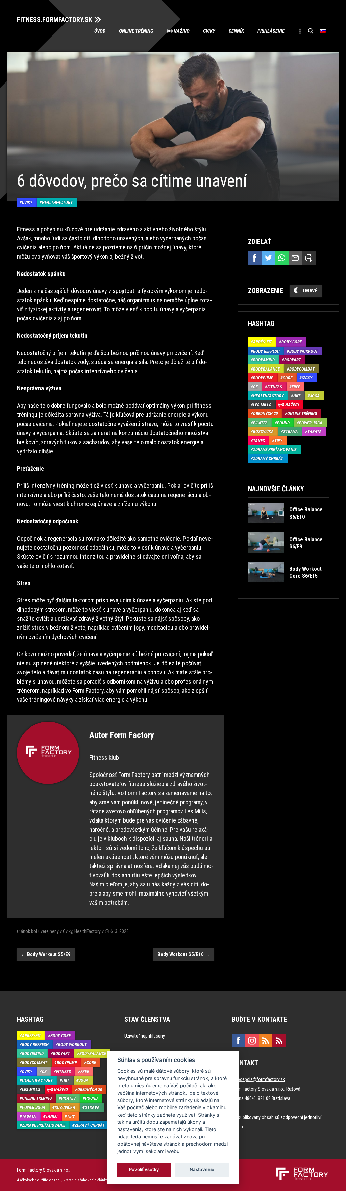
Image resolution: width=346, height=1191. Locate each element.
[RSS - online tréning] (279, 1040)
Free (296, 386)
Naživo (182, 31)
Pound (283, 422)
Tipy (278, 440)
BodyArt (292, 359)
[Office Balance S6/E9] (288, 557)
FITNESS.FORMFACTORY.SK (54, 19)
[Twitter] (268, 258)
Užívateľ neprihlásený (144, 1036)
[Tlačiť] (309, 258)
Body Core (291, 341)
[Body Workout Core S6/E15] (288, 587)
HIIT (296, 395)
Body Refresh (266, 351)
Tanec (259, 440)
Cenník (236, 31)
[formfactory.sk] (299, 1170)
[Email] (295, 258)
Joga (315, 395)
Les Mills (262, 404)
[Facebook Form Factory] (238, 1040)
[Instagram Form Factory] (252, 1040)
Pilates (260, 422)
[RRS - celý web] (265, 1040)
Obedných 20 (265, 413)
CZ (255, 386)
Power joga (310, 422)
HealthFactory (57, 202)
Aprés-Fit (262, 341)
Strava (290, 431)
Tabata (314, 431)
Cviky (209, 31)
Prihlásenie (271, 31)
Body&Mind (264, 359)
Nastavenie (202, 1169)
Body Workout (303, 351)
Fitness (274, 386)
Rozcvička (263, 431)
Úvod (99, 31)
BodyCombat (302, 369)
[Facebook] (255, 258)
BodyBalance (266, 369)
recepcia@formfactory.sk (260, 1079)
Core (287, 377)
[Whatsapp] (282, 258)
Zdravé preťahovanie (274, 449)
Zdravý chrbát (268, 458)
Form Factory (132, 735)
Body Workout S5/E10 (183, 954)
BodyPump (263, 377)
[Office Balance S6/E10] (288, 528)
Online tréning (136, 31)
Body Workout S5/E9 (46, 954)
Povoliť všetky (144, 1169)
